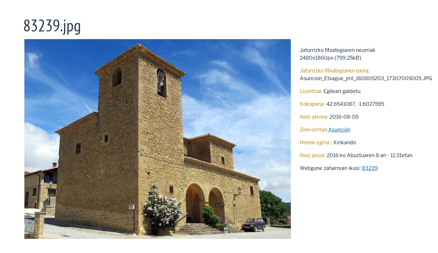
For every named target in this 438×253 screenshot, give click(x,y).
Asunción (339, 129)
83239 (370, 168)
